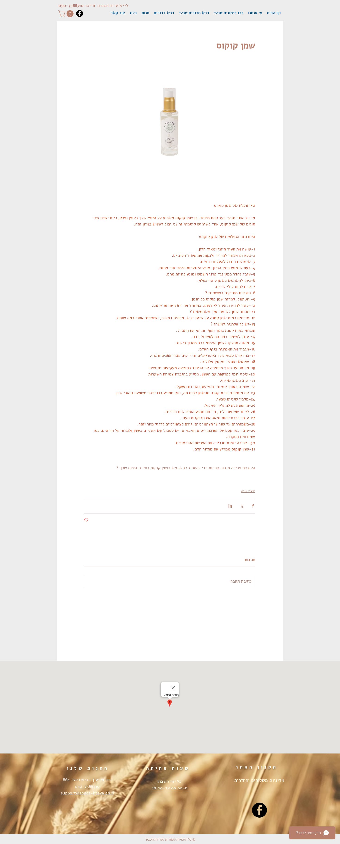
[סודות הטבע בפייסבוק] (259, 810)
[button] (66, 13)
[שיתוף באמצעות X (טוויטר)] (241, 506)
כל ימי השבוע (170, 781)
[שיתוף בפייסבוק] (253, 506)
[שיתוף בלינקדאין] (230, 506)
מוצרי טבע (248, 491)
